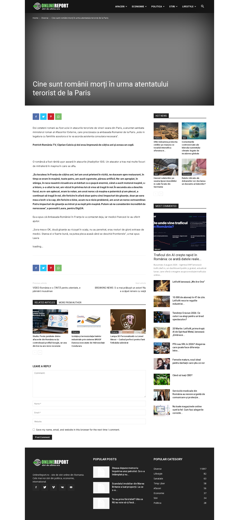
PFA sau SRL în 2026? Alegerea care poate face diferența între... (189, 347)
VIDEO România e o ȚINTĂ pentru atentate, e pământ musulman (56, 289)
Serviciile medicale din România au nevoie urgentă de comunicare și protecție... (189, 394)
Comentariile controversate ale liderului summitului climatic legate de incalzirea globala (191, 148)
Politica (156, 6)
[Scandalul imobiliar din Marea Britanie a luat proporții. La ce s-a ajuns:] (101, 487)
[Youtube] (71, 487)
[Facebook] (36, 116)
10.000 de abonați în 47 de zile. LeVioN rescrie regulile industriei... (189, 300)
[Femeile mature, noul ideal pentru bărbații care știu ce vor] (162, 363)
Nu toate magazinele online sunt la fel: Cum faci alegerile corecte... (188, 409)
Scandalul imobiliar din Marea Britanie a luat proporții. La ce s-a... (128, 486)
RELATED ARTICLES (45, 302)
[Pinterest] (51, 116)
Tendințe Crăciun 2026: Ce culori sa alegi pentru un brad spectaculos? (188, 316)
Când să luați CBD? (183, 375)
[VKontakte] (62, 487)
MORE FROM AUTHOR (70, 302)
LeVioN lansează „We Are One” (189, 281)
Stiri (172, 6)
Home (35, 18)
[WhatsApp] (58, 116)
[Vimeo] (53, 487)
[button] (202, 6)
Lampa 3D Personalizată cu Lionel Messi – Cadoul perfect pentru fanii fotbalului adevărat (127, 339)
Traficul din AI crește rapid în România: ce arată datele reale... (177, 257)
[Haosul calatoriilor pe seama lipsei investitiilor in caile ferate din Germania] (166, 167)
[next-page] (40, 352)
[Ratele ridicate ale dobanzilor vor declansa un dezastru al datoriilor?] (194, 167)
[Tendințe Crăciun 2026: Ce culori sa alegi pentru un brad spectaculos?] (162, 317)
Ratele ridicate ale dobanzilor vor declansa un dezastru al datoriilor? (194, 181)
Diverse (44, 18)
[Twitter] (43, 116)
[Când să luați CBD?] (162, 379)
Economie (138, 6)
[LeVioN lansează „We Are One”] (162, 286)
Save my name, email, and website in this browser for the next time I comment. (78, 429)
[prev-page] (35, 352)
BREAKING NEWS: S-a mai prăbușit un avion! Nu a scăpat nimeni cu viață (120, 289)
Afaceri (120, 6)
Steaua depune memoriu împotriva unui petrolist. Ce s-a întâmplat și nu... (128, 471)
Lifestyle (187, 6)
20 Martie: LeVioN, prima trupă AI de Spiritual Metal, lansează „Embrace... (189, 331)
